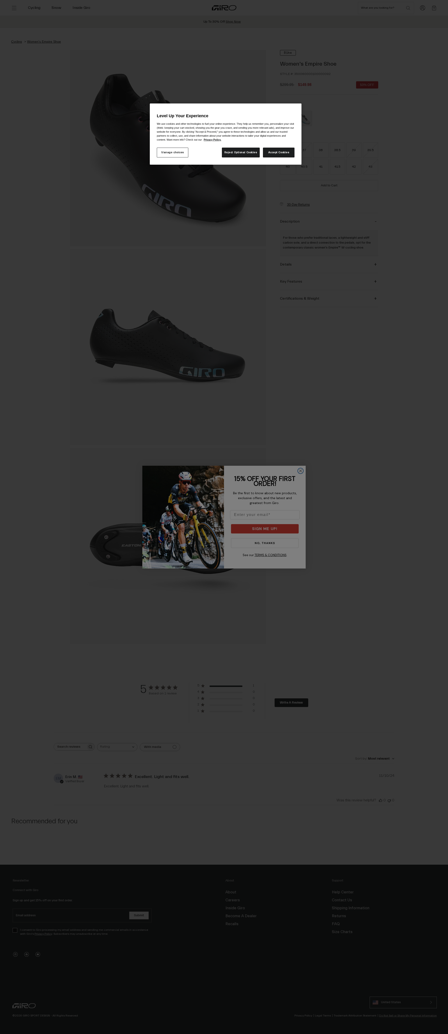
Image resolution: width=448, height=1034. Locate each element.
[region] (225, 134)
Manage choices (172, 152)
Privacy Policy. (212, 139)
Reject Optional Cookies (240, 152)
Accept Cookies (278, 152)
